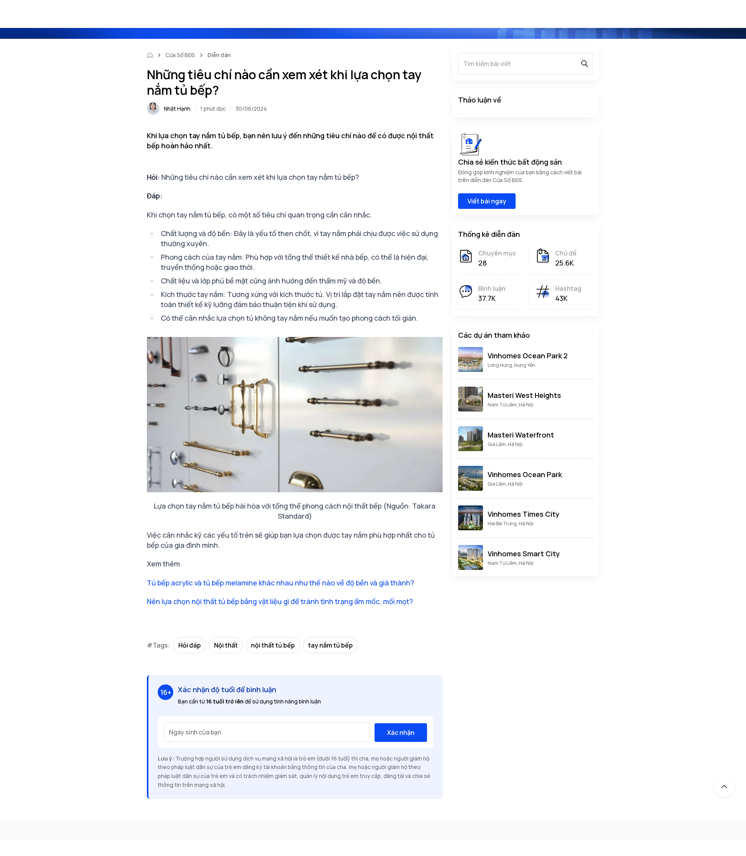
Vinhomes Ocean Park (525, 474)
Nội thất (226, 645)
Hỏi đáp (189, 645)
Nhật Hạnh (177, 108)
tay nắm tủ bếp (330, 645)
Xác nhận (401, 732)
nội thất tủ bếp (273, 645)
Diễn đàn (219, 55)
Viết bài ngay (486, 201)
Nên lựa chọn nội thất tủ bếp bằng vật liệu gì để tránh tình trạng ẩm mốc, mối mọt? (280, 601)
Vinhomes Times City (524, 514)
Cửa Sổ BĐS (180, 55)
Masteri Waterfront (521, 434)
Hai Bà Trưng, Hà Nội (510, 523)
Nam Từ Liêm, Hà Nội (510, 404)
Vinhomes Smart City (524, 553)
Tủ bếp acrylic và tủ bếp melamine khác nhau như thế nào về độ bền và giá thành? (280, 582)
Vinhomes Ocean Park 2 (528, 355)
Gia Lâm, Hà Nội (505, 444)
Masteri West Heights (524, 395)
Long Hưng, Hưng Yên (511, 365)
